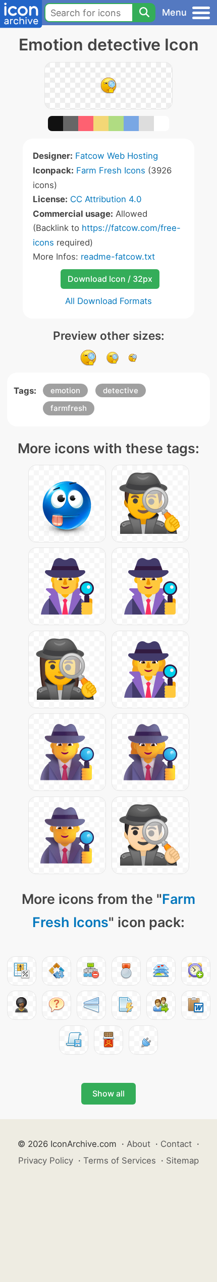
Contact (176, 1144)
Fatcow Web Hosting (116, 156)
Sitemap (182, 1160)
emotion (65, 390)
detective (120, 390)
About (138, 1144)
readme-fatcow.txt (118, 257)
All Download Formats (108, 301)
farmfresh (68, 408)
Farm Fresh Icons (110, 170)
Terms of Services (119, 1160)
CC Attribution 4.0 (105, 199)
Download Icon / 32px (110, 279)
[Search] (143, 12)
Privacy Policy (45, 1160)
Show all (108, 1093)
